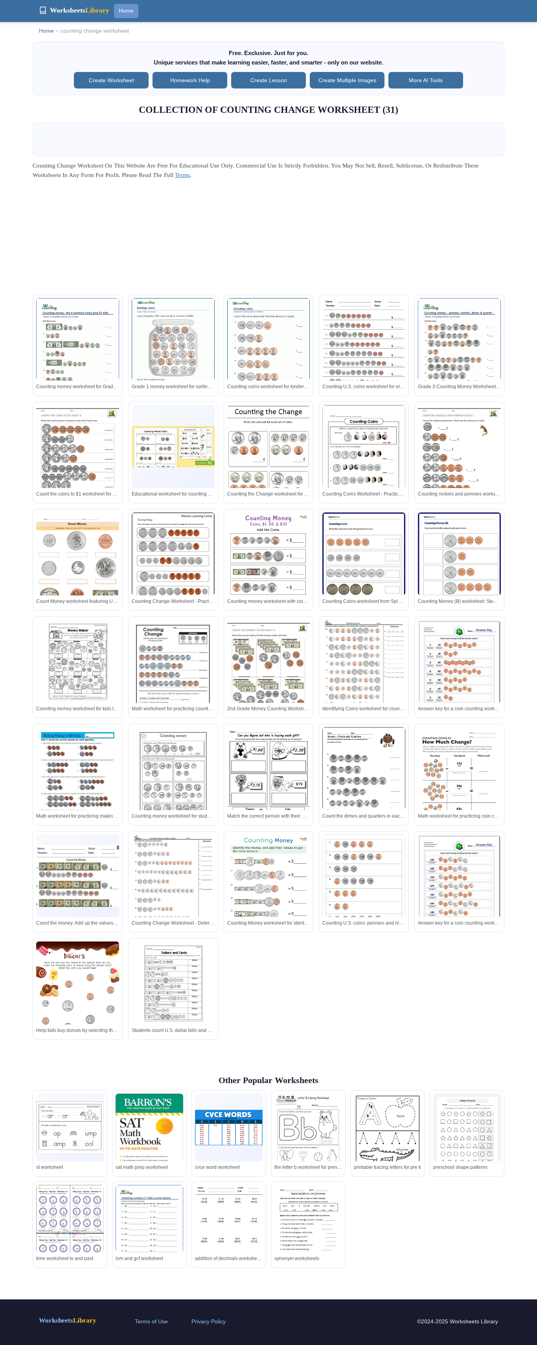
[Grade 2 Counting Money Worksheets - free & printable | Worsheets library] (77, 351)
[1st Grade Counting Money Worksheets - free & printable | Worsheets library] (173, 351)
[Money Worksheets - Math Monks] (268, 571)
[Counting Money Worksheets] (77, 566)
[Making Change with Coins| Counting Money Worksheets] (77, 781)
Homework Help (190, 80)
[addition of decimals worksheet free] (229, 1229)
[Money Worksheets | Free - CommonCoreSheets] (173, 888)
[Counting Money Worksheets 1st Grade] (459, 458)
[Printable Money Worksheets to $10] (268, 673)
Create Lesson (268, 80)
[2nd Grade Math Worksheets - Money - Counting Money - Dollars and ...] (173, 983)
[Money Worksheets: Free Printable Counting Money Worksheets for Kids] (77, 1000)
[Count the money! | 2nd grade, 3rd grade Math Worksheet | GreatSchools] (173, 781)
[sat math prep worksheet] (149, 1138)
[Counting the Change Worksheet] (268, 460)
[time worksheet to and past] (70, 1233)
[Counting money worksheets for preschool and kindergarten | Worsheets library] (268, 351)
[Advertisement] (268, 239)
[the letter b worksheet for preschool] (308, 1137)
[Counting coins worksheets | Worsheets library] (459, 351)
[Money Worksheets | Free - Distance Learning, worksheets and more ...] (363, 673)
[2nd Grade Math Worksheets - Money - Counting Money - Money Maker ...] (77, 661)
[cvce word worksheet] (229, 1127)
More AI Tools (426, 80)
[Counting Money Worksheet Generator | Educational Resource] (77, 875)
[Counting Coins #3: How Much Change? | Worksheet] (459, 781)
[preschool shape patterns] (467, 1138)
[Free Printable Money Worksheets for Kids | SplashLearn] (459, 565)
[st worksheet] (70, 1127)
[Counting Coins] (363, 458)
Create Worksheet (111, 80)
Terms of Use (151, 1321)
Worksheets (67, 1320)
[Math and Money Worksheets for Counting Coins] (363, 781)
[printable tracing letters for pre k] (387, 1137)
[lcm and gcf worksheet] (149, 1228)
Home (126, 10)
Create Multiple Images (347, 80)
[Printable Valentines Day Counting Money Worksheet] (268, 781)
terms (182, 175)
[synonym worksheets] (308, 1229)
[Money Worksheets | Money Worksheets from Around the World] (363, 351)
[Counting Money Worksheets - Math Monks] (268, 893)
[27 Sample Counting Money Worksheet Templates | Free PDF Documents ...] (363, 883)
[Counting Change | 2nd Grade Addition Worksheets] (173, 673)
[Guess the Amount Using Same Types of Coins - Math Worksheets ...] (363, 565)
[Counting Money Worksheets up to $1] (77, 458)
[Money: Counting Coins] (459, 672)
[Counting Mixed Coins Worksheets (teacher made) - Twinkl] (173, 446)
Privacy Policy (208, 1321)
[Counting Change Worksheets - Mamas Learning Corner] (173, 565)
